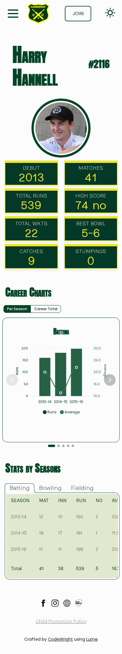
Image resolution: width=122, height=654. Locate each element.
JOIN (78, 13)
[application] (61, 377)
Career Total (45, 308)
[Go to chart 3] (63, 446)
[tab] (19, 488)
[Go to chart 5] (73, 446)
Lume (92, 639)
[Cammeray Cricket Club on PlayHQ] (78, 603)
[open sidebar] (13, 13)
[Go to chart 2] (58, 446)
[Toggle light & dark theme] (110, 13)
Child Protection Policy (61, 621)
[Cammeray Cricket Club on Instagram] (55, 603)
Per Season (17, 308)
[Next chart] (110, 380)
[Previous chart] (12, 380)
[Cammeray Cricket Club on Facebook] (43, 603)
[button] (49, 412)
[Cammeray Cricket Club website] (66, 603)
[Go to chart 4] (68, 446)
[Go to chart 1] (51, 446)
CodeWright (60, 639)
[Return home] (38, 13)
